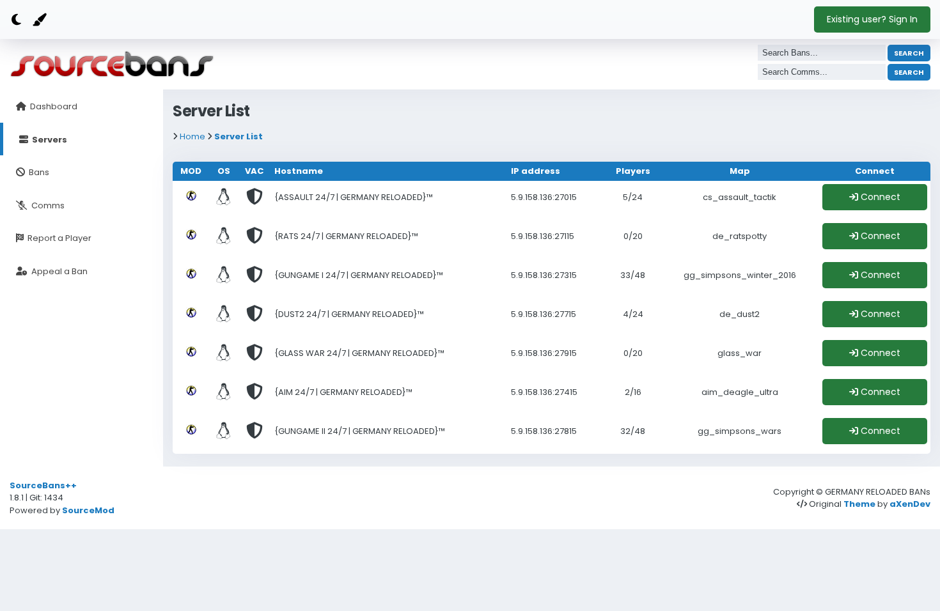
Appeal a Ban (58, 271)
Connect (879, 196)
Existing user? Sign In (872, 19)
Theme (859, 504)
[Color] (38, 20)
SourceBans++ (43, 485)
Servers (48, 140)
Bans (38, 172)
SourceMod (88, 510)
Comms (47, 205)
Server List (238, 136)
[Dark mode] (16, 20)
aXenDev (909, 504)
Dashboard (52, 106)
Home (192, 136)
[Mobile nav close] (718, 14)
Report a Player (58, 238)
